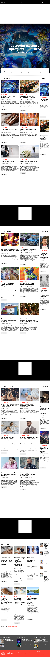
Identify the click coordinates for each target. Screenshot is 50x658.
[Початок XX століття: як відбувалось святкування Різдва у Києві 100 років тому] (29, 309)
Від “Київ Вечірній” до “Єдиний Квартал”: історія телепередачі (44, 450)
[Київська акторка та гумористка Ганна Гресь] (2, 641)
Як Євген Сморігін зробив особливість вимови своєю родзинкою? (8, 474)
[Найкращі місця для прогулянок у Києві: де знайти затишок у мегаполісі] (33, 591)
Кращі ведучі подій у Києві (10, 643)
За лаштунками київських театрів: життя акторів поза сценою (44, 255)
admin (2, 566)
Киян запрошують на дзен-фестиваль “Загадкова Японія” (27, 640)
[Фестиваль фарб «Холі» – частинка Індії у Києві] (29, 273)
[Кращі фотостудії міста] (10, 151)
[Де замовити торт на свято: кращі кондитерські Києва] (10, 119)
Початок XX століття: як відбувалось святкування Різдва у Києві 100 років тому (29, 320)
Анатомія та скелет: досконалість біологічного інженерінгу (31, 560)
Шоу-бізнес (25, 41)
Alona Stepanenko (24, 323)
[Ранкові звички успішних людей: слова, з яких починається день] (10, 427)
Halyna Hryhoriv (4, 132)
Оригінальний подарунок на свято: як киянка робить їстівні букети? (43, 645)
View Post (3, 109)
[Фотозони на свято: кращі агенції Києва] (10, 86)
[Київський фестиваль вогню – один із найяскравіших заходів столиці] (10, 239)
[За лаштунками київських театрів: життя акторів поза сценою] (44, 242)
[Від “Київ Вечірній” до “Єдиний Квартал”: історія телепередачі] (44, 437)
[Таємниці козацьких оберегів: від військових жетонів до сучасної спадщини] (6, 591)
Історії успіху (6, 402)
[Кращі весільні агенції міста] (29, 151)
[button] (43, 2)
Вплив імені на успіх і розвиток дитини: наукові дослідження (28, 405)
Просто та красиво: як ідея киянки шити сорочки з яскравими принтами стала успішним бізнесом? (43, 641)
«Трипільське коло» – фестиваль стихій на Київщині (7, 285)
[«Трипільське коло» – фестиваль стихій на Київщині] (10, 273)
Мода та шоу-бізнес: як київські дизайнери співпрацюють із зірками (44, 293)
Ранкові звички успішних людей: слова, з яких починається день (8, 439)
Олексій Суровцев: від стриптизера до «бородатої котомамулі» (28, 474)
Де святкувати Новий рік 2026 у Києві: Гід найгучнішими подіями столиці (10, 405)
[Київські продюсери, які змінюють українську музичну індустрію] (44, 397)
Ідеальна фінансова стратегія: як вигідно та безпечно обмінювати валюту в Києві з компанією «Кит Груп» (20, 602)
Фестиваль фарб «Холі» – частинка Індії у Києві (27, 284)
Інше (4, 596)
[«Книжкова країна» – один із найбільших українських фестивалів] (10, 309)
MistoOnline (3, 654)
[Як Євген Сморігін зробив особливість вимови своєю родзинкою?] (10, 463)
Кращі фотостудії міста (7, 161)
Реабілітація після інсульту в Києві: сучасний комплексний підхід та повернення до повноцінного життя (19, 562)
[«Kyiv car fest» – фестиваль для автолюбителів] (29, 239)
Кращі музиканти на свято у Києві (28, 130)
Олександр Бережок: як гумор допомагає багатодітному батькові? (29, 439)
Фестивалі (5, 247)
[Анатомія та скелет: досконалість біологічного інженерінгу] (33, 550)
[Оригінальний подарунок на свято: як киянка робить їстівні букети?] (36, 646)
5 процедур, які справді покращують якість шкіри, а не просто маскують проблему (6, 561)
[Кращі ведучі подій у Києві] (2, 645)
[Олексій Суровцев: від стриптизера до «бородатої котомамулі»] (29, 463)
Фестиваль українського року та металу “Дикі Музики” (27, 644)
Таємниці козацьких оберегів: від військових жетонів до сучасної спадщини (6, 601)
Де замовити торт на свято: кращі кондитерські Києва (9, 130)
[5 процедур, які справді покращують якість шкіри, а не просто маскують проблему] (6, 550)
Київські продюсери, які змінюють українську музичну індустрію (44, 410)
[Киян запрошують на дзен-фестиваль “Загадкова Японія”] (19, 641)
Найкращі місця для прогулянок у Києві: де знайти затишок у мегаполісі (32, 601)
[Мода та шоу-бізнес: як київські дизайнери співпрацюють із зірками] (44, 280)
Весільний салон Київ (12, 626)
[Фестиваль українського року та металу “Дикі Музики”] (19, 645)
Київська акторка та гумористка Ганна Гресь (9, 640)
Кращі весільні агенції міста (28, 161)
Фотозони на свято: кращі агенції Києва (25, 47)
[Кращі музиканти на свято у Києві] (29, 119)
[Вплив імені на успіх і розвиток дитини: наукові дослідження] (29, 394)
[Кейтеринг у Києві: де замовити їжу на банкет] (29, 86)
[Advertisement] (25, 14)
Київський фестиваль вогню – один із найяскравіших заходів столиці (10, 250)
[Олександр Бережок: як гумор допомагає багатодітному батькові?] (29, 427)
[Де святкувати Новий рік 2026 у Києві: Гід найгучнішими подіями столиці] (10, 394)
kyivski (2, 408)
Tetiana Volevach (22, 52)
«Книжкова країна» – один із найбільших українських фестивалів (9, 320)
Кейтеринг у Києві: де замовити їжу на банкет (27, 97)
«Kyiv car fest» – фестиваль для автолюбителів (28, 249)
